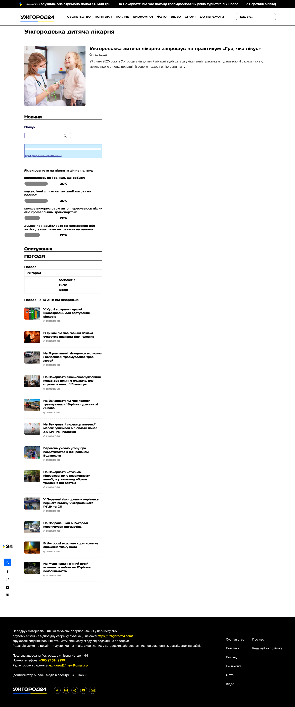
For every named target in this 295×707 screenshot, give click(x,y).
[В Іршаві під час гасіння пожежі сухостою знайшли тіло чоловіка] (32, 340)
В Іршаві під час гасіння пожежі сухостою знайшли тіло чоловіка (68, 334)
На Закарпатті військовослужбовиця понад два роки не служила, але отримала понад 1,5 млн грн (72, 380)
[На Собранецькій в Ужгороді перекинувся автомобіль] (32, 531)
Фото (162, 16)
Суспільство (79, 16)
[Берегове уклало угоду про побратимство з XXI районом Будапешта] (32, 456)
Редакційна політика (267, 648)
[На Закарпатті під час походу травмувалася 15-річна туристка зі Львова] (32, 408)
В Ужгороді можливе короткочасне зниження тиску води (70, 545)
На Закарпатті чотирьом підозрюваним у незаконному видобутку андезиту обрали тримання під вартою (66, 477)
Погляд (122, 16)
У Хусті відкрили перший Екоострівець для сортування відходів (66, 313)
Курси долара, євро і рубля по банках (43, 155)
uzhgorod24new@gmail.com (69, 665)
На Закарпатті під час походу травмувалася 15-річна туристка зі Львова (160, 4)
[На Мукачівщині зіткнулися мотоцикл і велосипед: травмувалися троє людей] (32, 361)
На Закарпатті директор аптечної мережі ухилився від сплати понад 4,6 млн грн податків (70, 428)
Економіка (143, 16)
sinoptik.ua (70, 300)
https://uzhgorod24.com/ (115, 636)
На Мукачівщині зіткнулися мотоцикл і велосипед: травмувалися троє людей (72, 356)
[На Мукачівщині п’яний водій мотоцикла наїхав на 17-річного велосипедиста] (32, 571)
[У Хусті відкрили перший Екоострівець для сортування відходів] (32, 317)
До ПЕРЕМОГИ (212, 16)
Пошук (29, 127)
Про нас (258, 639)
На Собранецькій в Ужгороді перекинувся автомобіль (65, 524)
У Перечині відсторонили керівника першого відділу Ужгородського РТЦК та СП (71, 503)
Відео (176, 16)
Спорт (190, 16)
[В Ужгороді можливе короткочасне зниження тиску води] (32, 551)
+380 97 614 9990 (52, 660)
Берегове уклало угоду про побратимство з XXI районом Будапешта (66, 451)
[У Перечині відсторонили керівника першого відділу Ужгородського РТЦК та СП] (32, 507)
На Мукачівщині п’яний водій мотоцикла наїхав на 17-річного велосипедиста (67, 567)
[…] (184, 66)
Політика (103, 16)
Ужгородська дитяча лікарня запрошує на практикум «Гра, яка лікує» (175, 48)
